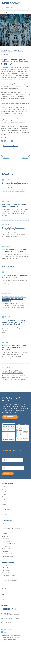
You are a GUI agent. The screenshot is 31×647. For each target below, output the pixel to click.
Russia (4, 507)
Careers (4, 599)
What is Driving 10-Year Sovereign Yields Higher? (12, 372)
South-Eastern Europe (8, 554)
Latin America (6, 538)
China (4, 489)
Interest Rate (6, 570)
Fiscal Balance (6, 578)
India (3, 499)
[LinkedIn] (2, 632)
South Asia (5, 551)
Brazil (3, 486)
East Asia (4, 533)
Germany (4, 497)
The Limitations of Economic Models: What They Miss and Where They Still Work (13, 322)
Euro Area (5, 491)
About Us (5, 592)
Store (3, 594)
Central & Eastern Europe (9, 526)
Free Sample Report (10, 146)
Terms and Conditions (9, 639)
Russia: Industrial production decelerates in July (13, 229)
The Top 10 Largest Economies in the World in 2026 (15, 276)
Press (3, 597)
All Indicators (6, 583)
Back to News (7, 12)
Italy (3, 502)
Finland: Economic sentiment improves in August (14, 205)
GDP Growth (5, 565)
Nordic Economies (7, 546)
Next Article (25, 156)
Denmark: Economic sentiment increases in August (15, 184)
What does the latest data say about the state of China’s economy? (14, 299)
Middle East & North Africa (9, 543)
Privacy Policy (6, 637)
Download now (9, 416)
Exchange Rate (6, 573)
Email (4, 464)
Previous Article (6, 156)
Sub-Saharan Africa (7, 556)
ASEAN (4, 523)
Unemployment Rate (8, 575)
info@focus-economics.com (12, 618)
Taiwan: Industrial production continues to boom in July (14, 250)
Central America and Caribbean (11, 528)
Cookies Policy (15, 637)
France (4, 494)
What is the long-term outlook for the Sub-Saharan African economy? (14, 347)
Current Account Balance (9, 580)
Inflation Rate (6, 568)
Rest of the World (7, 549)
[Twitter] (5, 632)
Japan (4, 504)
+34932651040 (8, 622)
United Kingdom (7, 509)
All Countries (6, 514)
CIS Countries (6, 531)
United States (6, 512)
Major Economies (7, 541)
